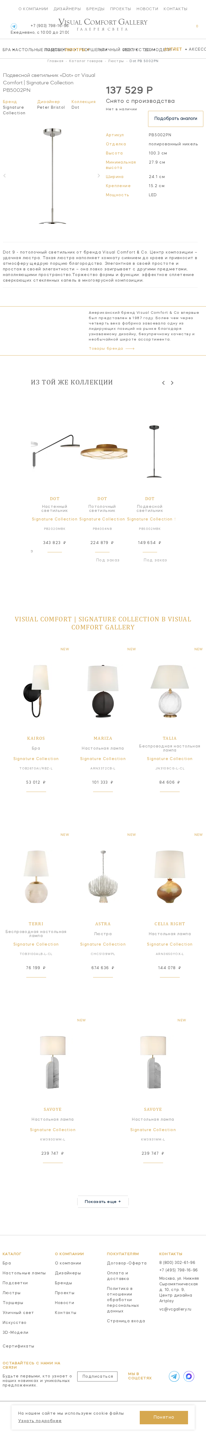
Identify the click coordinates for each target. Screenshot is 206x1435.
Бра (6, 49)
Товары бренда (106, 348)
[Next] (171, 382)
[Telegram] (14, 26)
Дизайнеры (67, 9)
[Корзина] (192, 29)
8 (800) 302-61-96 (177, 1263)
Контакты (175, 9)
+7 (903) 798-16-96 (40, 29)
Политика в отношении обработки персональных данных (123, 1300)
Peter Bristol (51, 107)
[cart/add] (61, 561)
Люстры (72, 49)
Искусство (132, 49)
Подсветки (53, 49)
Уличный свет (109, 49)
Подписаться (98, 1377)
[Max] (188, 1376)
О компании (33, 9)
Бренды (95, 9)
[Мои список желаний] (178, 29)
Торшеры (88, 49)
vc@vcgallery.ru (175, 1309)
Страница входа (126, 1321)
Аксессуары (197, 49)
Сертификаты (18, 1346)
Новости (147, 9)
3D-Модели (152, 49)
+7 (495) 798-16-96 (178, 1270)
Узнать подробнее (40, 1421)
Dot (76, 107)
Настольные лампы (27, 49)
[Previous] (163, 382)
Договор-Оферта (127, 1263)
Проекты (120, 9)
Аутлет (173, 49)
